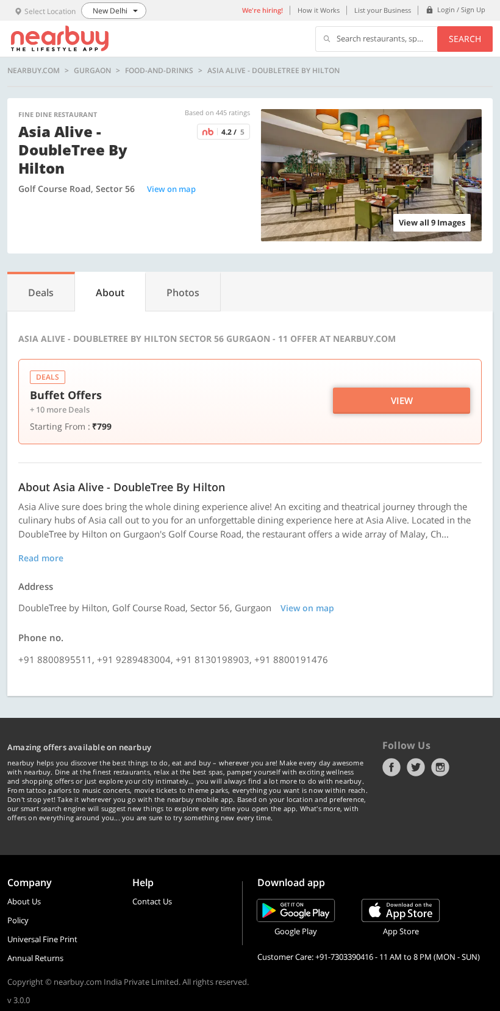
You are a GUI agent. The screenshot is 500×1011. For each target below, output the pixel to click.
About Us (24, 901)
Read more (40, 558)
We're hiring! (262, 10)
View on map (171, 188)
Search (465, 38)
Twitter (416, 767)
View (402, 400)
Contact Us (152, 901)
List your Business (382, 10)
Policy (18, 920)
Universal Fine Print (42, 939)
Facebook (391, 767)
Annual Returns (35, 957)
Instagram (440, 767)
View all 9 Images (432, 222)
